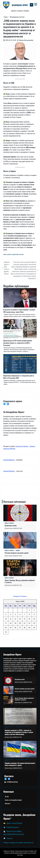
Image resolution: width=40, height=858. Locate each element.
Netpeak (12, 851)
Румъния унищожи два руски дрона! (16, 553)
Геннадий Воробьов (9, 460)
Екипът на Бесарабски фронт (13, 800)
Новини (18, 550)
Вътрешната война (11, 525)
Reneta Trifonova (9, 528)
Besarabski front (9, 585)
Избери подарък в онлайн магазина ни (18, 843)
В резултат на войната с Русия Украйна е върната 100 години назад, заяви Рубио (19, 310)
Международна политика (18, 254)
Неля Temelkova (9, 556)
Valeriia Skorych (9, 737)
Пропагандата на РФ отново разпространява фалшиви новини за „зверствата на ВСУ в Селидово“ (17, 342)
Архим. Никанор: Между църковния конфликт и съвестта (20, 581)
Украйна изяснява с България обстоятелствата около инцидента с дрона (20, 764)
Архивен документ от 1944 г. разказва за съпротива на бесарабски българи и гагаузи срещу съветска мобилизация (19, 732)
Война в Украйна (7, 254)
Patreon (10, 838)
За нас (7, 796)
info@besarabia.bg (12, 782)
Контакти (6, 490)
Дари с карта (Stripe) (14, 823)
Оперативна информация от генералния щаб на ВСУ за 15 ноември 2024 (18, 376)
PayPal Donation (13, 827)
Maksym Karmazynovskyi (26, 40)
